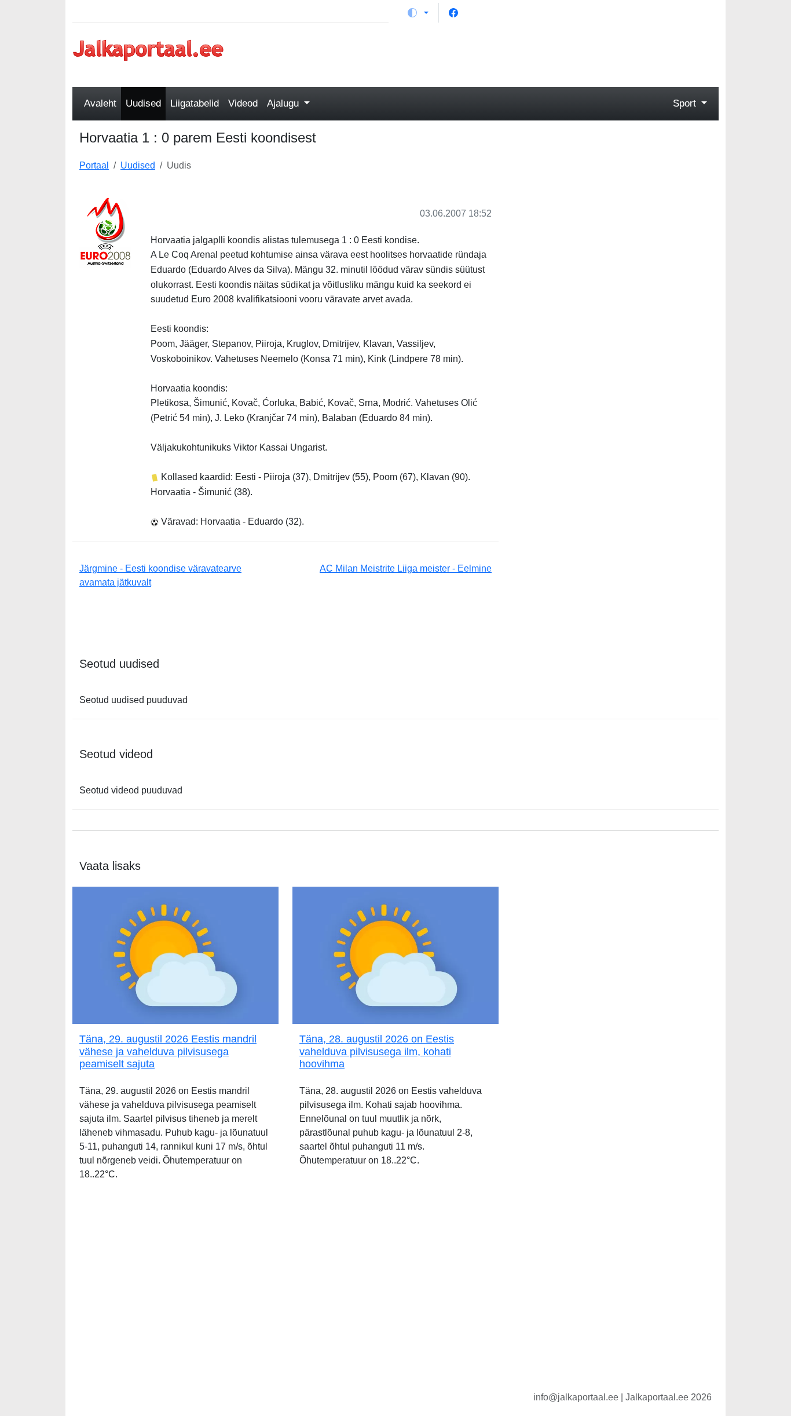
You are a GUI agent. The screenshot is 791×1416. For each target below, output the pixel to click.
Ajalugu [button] (284, 103)
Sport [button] (686, 103)
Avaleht (100, 103)
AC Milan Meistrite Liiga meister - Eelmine (406, 568)
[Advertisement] (478, 53)
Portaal (94, 165)
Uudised (143, 103)
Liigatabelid (194, 103)
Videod (243, 103)
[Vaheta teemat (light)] (418, 13)
